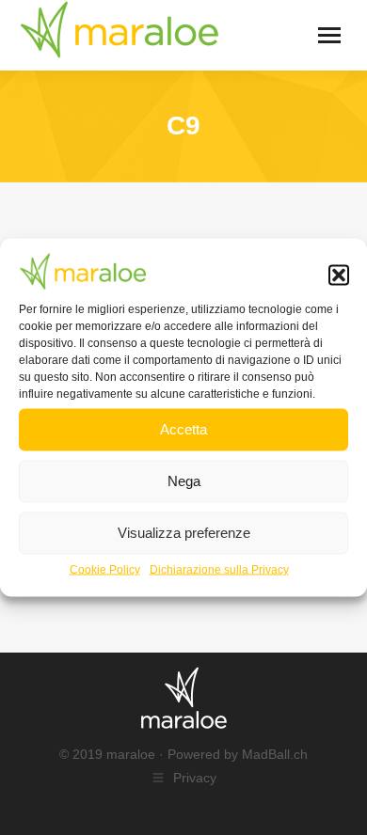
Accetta (183, 429)
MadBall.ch (275, 754)
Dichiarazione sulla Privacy (219, 568)
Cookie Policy (105, 568)
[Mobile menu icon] (329, 35)
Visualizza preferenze (184, 533)
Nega (184, 481)
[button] (338, 275)
